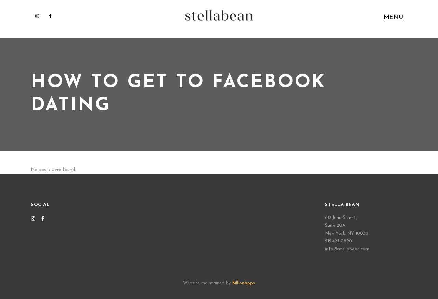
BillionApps (243, 283)
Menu (393, 18)
